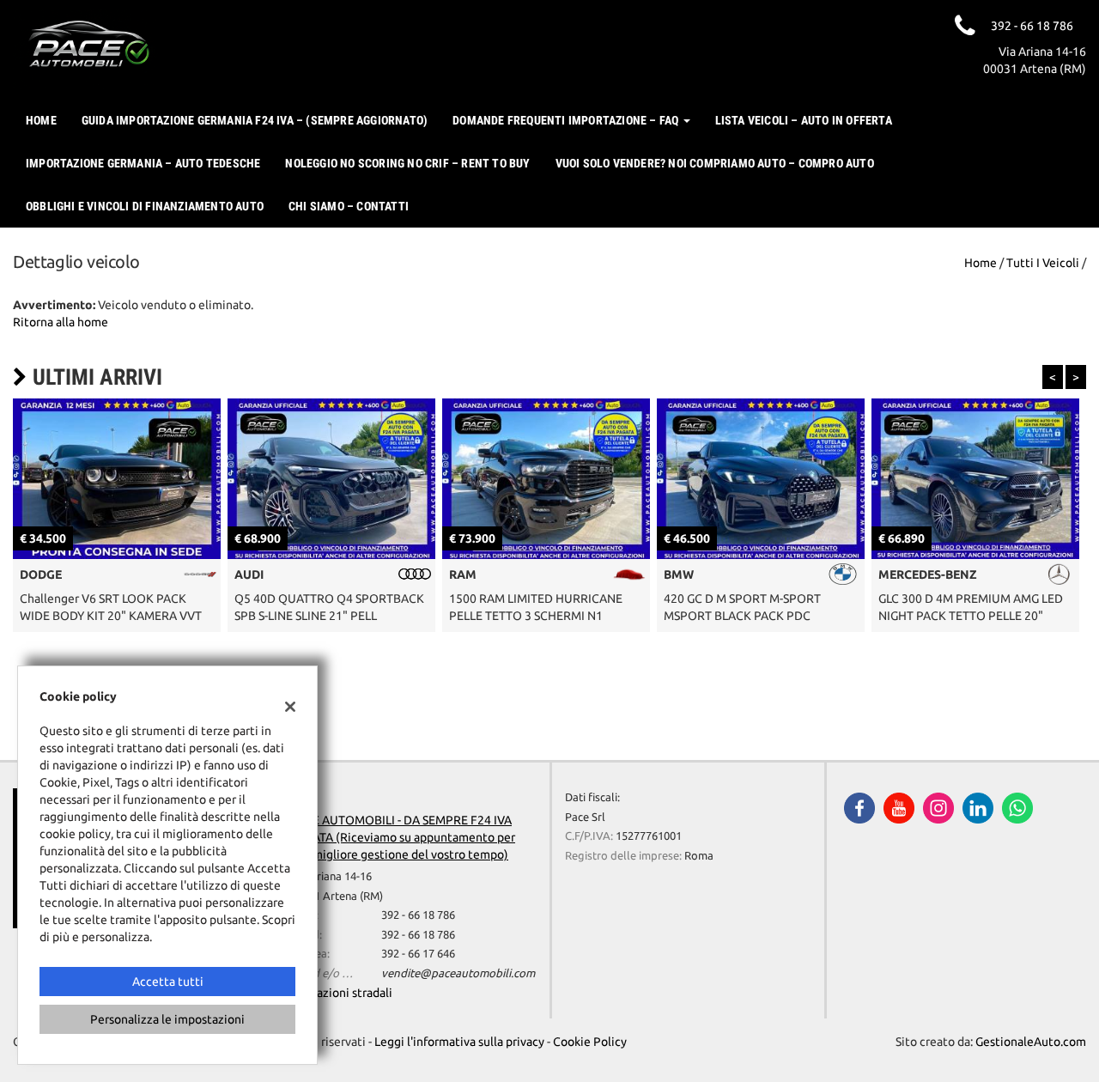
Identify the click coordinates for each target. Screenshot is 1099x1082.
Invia (728, 665)
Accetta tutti (167, 981)
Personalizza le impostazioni (167, 1019)
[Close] (905, 350)
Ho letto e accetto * (686, 587)
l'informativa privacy (733, 587)
